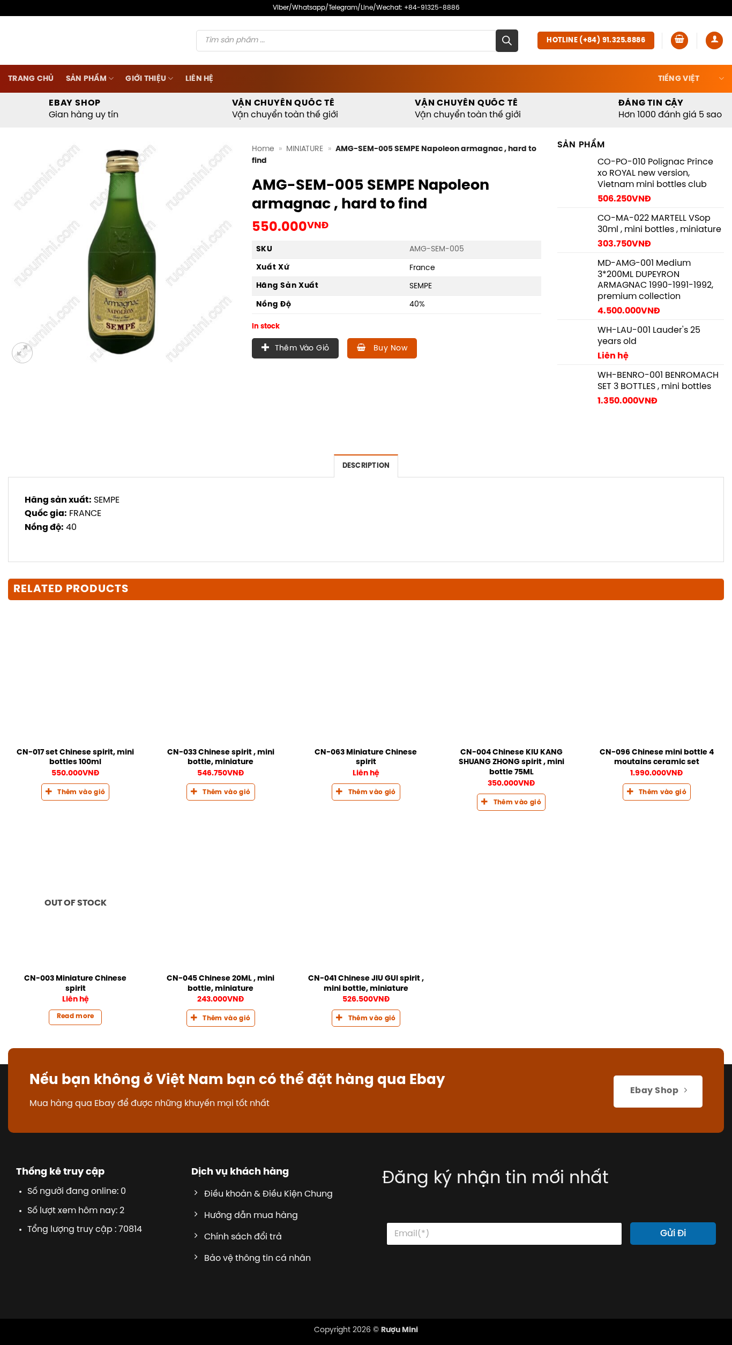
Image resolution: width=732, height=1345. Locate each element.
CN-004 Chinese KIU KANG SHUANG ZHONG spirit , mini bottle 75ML (511, 795)
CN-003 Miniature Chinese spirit (75, 1016)
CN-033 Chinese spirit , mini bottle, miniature (220, 790)
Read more (75, 1049)
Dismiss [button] (513, 23)
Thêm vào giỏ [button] (81, 835)
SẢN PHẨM (86, 111)
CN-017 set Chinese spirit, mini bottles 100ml (75, 790)
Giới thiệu (145, 111)
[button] (679, 73)
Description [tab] (366, 498)
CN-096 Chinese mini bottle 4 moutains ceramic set (657, 790)
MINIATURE (304, 181)
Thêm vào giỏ (302, 381)
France (422, 300)
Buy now (389, 381)
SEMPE (420, 319)
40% (417, 337)
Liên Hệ (199, 111)
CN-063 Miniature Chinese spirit (366, 790)
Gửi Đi (673, 1266)
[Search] (507, 73)
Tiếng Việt (679, 111)
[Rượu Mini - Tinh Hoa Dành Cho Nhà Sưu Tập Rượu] (84, 73)
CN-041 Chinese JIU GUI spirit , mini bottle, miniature (366, 1016)
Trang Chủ (31, 111)
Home (263, 181)
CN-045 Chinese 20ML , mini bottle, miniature (220, 1016)
